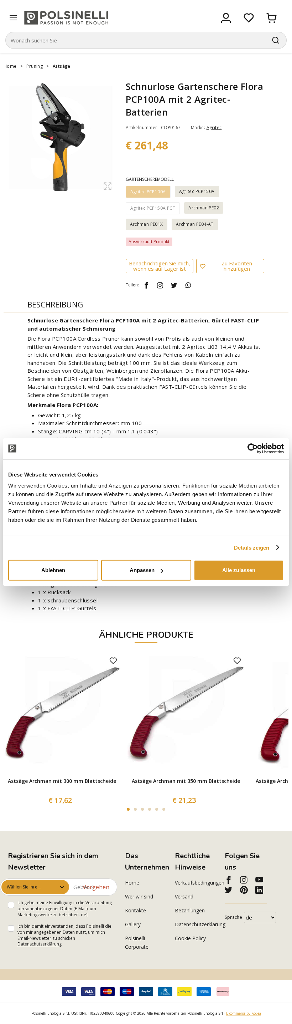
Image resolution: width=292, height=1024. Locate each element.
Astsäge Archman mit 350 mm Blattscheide (186, 781)
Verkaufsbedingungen (196, 882)
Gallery (133, 924)
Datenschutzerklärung (39, 944)
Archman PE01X (146, 224)
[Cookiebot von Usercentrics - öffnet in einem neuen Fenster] (252, 448)
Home (10, 66)
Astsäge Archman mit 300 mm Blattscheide (62, 781)
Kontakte (135, 910)
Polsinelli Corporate (136, 942)
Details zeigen (251, 547)
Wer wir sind (139, 896)
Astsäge (62, 66)
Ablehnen (53, 570)
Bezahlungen (190, 910)
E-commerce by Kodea (243, 1013)
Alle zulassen (238, 570)
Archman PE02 (203, 208)
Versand (184, 896)
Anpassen (142, 570)
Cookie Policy (190, 938)
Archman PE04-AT (195, 224)
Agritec (214, 127)
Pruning (34, 66)
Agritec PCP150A (197, 191)
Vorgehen (96, 887)
